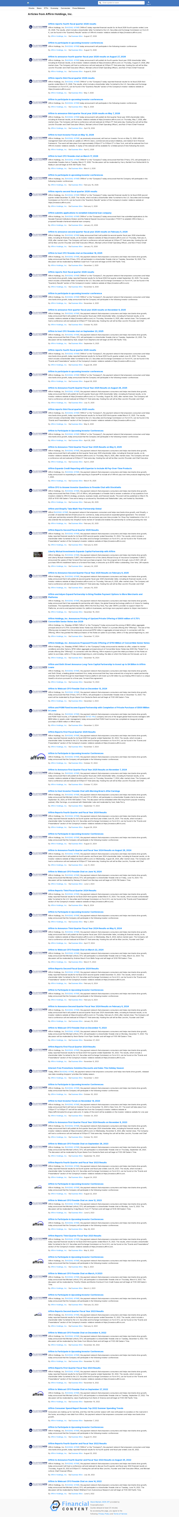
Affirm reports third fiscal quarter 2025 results (71, 409)
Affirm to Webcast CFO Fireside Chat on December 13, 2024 (77, 688)
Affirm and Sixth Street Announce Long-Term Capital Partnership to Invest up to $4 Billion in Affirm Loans (97, 666)
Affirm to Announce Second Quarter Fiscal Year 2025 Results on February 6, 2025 (88, 573)
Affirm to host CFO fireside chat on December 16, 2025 (75, 253)
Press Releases (79, 8)
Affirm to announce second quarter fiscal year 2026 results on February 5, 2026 (88, 232)
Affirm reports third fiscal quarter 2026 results (71, 78)
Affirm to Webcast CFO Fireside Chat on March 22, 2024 (75, 950)
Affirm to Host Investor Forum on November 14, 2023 (74, 1101)
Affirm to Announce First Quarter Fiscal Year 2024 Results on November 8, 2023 (87, 1122)
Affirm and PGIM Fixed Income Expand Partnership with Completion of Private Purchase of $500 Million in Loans (98, 709)
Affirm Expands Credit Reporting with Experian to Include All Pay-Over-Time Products (90, 468)
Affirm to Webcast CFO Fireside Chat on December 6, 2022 (77, 1332)
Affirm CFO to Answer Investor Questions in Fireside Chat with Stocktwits (84, 487)
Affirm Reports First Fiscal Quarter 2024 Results (72, 1046)
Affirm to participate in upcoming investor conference (75, 293)
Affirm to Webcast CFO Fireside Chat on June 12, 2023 (75, 1200)
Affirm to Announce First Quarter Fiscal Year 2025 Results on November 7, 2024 (87, 769)
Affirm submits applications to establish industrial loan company (80, 213)
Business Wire (76, 36)
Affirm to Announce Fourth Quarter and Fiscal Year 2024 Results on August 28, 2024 (89, 850)
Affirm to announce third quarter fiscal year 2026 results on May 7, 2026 (84, 113)
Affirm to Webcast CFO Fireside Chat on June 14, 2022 (75, 1481)
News (39, 8)
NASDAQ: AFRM (72, 27)
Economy (54, 8)
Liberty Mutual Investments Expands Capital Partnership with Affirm (81, 551)
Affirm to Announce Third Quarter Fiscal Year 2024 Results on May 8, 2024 (85, 928)
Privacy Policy (104, 1514)
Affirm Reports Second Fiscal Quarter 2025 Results (73, 530)
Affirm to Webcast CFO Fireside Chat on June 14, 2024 (75, 871)
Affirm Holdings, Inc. (59, 36)
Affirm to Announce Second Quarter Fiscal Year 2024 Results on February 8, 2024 (88, 1006)
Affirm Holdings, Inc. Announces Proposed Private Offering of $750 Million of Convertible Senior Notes (99, 643)
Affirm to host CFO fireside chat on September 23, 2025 (75, 331)
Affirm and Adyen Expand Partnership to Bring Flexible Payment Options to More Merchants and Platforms (95, 595)
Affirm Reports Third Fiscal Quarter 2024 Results (72, 890)
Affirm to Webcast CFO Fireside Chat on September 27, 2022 (78, 1389)
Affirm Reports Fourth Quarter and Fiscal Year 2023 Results (77, 1162)
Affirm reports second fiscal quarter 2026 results (72, 191)
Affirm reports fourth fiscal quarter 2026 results (72, 24)
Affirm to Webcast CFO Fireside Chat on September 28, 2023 (78, 1143)
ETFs (46, 8)
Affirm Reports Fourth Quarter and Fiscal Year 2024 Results (77, 812)
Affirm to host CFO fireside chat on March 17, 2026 (73, 156)
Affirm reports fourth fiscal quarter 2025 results (72, 350)
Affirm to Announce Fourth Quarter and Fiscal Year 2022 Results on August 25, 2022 (89, 1460)
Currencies (65, 8)
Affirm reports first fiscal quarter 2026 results (71, 272)
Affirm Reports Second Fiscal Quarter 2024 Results (73, 968)
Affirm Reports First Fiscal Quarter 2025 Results (72, 732)
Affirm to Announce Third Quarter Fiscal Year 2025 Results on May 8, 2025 (85, 447)
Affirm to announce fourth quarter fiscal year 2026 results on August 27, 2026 (87, 56)
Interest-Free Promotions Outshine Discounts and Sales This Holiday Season (86, 1068)
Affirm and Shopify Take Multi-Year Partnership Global (75, 508)
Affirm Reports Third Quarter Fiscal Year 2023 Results (74, 1235)
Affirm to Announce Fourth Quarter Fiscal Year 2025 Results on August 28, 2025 (87, 388)
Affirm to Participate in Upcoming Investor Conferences (75, 430)
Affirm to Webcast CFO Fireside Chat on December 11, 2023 (77, 1028)
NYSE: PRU (91, 717)
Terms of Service (120, 1514)
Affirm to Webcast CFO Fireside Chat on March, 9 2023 (75, 1273)
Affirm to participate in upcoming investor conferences (75, 43)
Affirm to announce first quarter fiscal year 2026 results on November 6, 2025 (87, 310)
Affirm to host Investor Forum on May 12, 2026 (71, 135)
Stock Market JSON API (100, 1502)
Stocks (31, 8)
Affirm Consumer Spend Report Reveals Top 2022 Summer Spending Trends (85, 1408)
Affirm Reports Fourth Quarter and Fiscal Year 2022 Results (77, 1443)
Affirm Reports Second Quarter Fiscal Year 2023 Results (76, 1311)
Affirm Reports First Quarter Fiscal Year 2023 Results (74, 1368)
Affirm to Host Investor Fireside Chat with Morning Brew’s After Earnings (84, 791)
